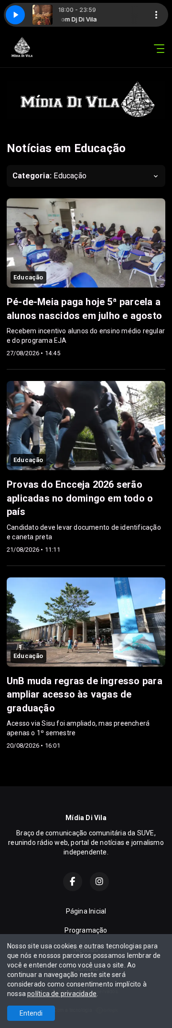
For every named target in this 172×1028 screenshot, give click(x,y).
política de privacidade (62, 993)
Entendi (31, 1013)
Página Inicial (86, 911)
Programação (85, 930)
